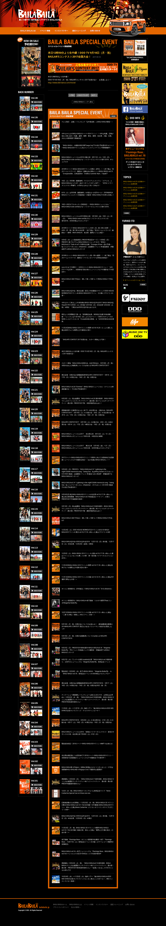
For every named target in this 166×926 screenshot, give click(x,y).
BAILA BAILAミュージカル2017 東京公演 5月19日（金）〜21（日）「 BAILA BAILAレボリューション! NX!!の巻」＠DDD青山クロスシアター (88, 447)
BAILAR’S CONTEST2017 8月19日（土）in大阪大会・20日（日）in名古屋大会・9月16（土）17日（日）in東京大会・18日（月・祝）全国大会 (87, 423)
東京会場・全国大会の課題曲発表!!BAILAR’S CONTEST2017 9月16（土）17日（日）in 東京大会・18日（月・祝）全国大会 (88, 376)
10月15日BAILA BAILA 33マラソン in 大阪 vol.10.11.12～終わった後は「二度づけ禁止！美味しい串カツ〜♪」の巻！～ (86, 613)
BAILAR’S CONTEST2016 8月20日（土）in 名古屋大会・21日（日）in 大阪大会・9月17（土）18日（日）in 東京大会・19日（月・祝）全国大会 (87, 721)
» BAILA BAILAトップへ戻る (83, 102)
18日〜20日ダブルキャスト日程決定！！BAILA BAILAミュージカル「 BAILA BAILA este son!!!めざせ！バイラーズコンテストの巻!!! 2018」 (86, 205)
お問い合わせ (130, 904)
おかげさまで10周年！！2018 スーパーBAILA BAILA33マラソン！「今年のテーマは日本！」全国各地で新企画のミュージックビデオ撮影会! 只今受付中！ (88, 269)
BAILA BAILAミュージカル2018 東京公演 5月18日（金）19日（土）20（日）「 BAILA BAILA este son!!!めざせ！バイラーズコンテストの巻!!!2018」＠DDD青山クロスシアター (87, 218)
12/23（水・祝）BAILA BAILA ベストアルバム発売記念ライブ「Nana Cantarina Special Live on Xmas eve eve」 (86, 792)
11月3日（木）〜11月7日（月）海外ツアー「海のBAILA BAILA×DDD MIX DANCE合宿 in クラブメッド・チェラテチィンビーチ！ (87, 709)
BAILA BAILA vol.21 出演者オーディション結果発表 (134, 207)
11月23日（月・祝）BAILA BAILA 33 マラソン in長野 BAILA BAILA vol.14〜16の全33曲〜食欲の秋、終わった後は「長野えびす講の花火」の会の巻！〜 (87, 830)
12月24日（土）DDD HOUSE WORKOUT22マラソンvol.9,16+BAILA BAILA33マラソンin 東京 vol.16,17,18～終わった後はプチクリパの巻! (87, 531)
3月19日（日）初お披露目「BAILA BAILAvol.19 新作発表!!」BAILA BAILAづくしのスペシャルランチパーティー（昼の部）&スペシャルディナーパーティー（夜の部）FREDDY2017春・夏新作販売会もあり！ (88, 508)
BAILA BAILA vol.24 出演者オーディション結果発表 (134, 188)
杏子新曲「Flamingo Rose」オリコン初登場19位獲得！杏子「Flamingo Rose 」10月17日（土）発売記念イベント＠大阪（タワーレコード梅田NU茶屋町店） (87, 841)
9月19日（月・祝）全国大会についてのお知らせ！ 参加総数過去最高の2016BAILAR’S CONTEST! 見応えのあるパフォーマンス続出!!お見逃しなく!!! (87, 626)
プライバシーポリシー (61, 907)
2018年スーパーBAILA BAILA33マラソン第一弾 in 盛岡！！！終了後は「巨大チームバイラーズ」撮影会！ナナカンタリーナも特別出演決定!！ (88, 256)
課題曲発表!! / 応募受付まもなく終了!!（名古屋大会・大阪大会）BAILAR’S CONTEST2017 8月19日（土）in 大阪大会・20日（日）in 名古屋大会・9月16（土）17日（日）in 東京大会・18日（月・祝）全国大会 (88, 412)
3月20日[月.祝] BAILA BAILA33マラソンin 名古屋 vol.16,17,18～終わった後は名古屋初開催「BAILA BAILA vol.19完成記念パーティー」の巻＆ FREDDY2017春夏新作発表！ (87, 496)
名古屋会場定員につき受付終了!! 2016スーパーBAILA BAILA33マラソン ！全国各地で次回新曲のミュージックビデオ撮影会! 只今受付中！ (88, 756)
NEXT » (93, 95)
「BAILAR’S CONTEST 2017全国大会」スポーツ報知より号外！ (84, 339)
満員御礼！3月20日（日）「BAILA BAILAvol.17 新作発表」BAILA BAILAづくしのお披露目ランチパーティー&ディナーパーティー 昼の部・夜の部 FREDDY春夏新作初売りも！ (88, 781)
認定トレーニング (116, 904)
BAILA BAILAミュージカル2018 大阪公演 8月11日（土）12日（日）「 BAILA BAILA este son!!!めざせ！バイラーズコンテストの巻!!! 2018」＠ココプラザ (87, 159)
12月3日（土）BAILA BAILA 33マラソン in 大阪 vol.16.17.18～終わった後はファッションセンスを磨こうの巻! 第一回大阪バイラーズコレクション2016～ (87, 555)
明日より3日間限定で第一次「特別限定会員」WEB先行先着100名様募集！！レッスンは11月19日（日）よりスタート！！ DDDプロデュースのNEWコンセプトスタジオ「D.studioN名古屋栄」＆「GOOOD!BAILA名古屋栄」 (88, 317)
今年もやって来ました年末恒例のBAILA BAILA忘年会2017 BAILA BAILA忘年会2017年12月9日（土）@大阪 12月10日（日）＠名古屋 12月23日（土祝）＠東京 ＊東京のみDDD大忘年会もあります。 (88, 304)
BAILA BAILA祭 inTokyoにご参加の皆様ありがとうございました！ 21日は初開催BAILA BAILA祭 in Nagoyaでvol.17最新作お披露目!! (87, 768)
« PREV (72, 95)
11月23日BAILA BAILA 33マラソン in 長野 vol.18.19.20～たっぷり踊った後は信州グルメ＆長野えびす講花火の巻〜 (87, 329)
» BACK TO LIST (82, 95)
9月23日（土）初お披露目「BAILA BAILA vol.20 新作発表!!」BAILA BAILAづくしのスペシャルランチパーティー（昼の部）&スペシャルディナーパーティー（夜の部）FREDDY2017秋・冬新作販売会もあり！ (88, 400)
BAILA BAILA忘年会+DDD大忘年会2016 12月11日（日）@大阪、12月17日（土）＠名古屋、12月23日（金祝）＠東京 (88, 542)
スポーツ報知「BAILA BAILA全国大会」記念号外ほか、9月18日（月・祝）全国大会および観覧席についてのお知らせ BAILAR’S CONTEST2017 (88, 364)
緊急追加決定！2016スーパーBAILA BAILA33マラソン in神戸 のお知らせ (87, 743)
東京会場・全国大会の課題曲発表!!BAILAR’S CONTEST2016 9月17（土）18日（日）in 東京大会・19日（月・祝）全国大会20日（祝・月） (88, 684)
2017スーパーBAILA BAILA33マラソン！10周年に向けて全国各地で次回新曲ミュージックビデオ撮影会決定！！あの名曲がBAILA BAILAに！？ (88, 458)
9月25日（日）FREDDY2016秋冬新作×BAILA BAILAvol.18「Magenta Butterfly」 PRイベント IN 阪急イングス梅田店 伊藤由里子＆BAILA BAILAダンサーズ (86, 650)
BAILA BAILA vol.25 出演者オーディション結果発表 (134, 182)
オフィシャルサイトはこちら (135, 280)
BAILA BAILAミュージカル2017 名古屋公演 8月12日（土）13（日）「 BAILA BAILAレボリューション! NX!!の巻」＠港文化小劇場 (88, 435)
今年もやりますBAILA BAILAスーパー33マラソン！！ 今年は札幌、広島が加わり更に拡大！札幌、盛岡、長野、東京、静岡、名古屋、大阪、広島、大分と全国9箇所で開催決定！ (87, 135)
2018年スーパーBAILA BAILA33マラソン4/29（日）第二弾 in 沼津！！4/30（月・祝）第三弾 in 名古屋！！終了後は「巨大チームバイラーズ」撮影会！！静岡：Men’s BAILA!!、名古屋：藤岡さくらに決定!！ (88, 230)
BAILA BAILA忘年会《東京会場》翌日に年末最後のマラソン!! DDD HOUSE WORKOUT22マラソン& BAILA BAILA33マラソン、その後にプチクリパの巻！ (88, 293)
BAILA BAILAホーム (60, 904)
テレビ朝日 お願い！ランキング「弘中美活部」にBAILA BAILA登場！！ (87, 122)
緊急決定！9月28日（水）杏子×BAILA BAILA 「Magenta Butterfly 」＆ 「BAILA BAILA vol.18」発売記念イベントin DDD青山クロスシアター (87, 672)
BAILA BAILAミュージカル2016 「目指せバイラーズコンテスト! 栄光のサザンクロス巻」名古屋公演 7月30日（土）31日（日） (88, 733)
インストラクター (102, 904)
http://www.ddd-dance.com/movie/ (62, 83)
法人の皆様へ (75, 907)
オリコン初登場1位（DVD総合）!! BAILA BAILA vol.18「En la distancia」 (87, 589)
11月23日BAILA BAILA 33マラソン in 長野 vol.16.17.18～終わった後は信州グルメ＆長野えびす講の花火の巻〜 (87, 566)
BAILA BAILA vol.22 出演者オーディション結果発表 (134, 201)
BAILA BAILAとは (75, 904)
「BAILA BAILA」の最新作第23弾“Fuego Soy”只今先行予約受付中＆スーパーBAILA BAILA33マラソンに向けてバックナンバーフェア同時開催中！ (88, 146)
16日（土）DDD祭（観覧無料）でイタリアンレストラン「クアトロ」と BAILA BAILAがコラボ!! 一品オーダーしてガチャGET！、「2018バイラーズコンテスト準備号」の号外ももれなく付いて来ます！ (87, 183)
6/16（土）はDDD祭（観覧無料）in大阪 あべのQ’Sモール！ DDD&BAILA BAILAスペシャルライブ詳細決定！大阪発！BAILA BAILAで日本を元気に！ (88, 193)
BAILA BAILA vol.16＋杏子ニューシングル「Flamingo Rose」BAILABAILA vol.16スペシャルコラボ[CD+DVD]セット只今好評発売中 (87, 852)
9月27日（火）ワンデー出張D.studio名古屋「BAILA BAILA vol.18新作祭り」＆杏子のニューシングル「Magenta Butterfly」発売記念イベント (87, 660)
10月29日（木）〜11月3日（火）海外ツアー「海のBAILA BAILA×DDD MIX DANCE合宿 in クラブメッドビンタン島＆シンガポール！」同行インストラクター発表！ (87, 878)
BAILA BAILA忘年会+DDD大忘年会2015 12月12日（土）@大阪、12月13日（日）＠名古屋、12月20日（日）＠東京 (88, 817)
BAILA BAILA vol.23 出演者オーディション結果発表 (134, 195)
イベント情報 (88, 904)
